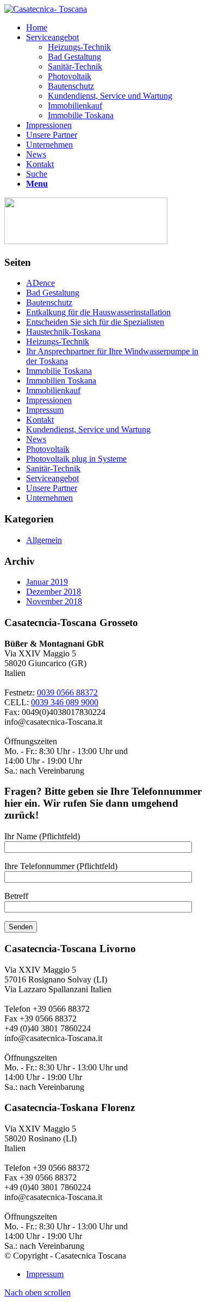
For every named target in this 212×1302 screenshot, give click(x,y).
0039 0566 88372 (67, 692)
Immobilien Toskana (61, 380)
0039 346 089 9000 (64, 702)
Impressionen (49, 400)
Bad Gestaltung (52, 292)
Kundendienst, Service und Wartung (88, 429)
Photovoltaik (48, 449)
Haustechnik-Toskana (63, 331)
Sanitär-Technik (53, 468)
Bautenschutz (49, 302)
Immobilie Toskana (59, 370)
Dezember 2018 (53, 591)
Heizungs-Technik (57, 341)
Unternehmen (49, 497)
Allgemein (44, 540)
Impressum (45, 409)
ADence (40, 283)
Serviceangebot (52, 478)
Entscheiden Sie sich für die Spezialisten (95, 322)
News (36, 439)
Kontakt (40, 419)
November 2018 (54, 601)
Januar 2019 (47, 581)
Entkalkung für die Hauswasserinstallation (98, 312)
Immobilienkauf (53, 390)
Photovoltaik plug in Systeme (76, 458)
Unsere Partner (51, 488)
